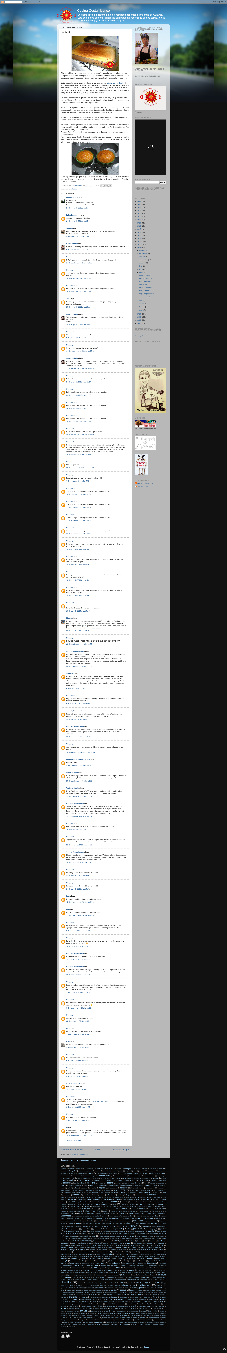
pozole (69, 1290)
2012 (139, 245)
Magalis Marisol (72, 197)
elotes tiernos (140, 1213)
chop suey (103, 1202)
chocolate (94, 1202)
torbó (69, 1315)
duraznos (123, 1213)
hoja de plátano (103, 1236)
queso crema (162, 1292)
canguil (75, 1190)
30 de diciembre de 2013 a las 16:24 (80, 468)
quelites (114, 1290)
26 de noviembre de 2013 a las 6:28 (79, 455)
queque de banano (136, 1290)
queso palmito (93, 1294)
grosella (91, 1231)
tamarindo (142, 1311)
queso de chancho (80, 1294)
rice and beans (145, 1297)
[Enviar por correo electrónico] (101, 186)
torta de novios (67, 1317)
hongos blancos (76, 1238)
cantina (81, 1190)
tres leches (73, 1320)
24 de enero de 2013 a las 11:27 (78, 382)
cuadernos (151, 1209)
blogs (119, 1183)
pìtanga (72, 1285)
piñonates (130, 1283)
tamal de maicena (144, 1308)
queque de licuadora (68, 1292)
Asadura (163, 1178)
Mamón (150, 1247)
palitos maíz (151, 1261)
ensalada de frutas (73, 1218)
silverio (101, 1304)
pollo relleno (99, 1288)
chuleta (132, 1202)
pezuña (145, 1277)
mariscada (134, 1252)
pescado (103, 1277)
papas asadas (129, 1267)
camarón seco (137, 1188)
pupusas (105, 1290)
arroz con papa (161, 1176)
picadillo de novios (93, 1279)
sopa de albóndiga (144, 1304)
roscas (101, 1299)
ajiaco (118, 1168)
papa (103, 1267)
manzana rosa (65, 1252)
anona (121, 1171)
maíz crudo (101, 1247)
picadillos (66, 1282)
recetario (63, 1297)
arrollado (71, 1173)
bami (126, 1180)
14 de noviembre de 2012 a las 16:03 (80, 351)
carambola (107, 1190)
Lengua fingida (160, 1243)
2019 (139, 223)
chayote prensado (140, 1195)
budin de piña (137, 1185)
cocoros (132, 1204)
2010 (139, 314)
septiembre (143, 260)
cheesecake (71, 1197)
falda (105, 1221)
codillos (150, 1204)
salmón (65, 1301)
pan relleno (66, 1267)
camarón (123, 1188)
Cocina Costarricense (75, 442)
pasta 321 (123, 1270)
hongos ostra (87, 1238)
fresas (77, 1223)
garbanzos (137, 1229)
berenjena (91, 1183)
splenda (78, 1308)
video (164, 1320)
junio (141, 269)
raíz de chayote (135, 1294)
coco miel (124, 1204)
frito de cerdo (144, 290)
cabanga (161, 1185)
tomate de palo (129, 1313)
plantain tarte (94, 1285)
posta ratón (150, 1287)
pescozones (113, 1277)
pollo (164, 1285)
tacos (112, 1308)
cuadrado (63, 1211)
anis (115, 1171)
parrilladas (107, 1270)
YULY (68, 299)
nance (142, 1259)
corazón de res (131, 1206)
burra (155, 1185)
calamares (113, 1188)
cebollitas (133, 1192)
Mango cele (82, 1250)
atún (72, 1180)
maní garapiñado (103, 1249)
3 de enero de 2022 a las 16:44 (78, 1107)
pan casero (101, 1263)
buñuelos (147, 1185)
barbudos (154, 1180)
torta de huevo (148, 1315)
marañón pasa (117, 1252)
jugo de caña (65, 1243)
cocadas (161, 1202)
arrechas (161, 1171)
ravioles (162, 1294)
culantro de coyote (116, 1211)
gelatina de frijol (68, 1231)
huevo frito (138, 1238)
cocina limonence (102, 1204)
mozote (129, 1258)
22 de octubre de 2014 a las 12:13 (79, 666)
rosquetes (109, 1299)
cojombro (64, 1206)
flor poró (161, 1221)
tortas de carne (120, 1317)
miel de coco (155, 1254)
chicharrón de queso (119, 1197)
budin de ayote (114, 1185)
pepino (81, 1277)
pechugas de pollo (149, 1275)
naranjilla (64, 1261)
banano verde (143, 1180)
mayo (141, 272)
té (88, 1313)
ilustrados (108, 1241)
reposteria (104, 1297)
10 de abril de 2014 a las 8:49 (77, 549)
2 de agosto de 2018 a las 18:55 (78, 992)
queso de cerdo (67, 1294)
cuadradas (160, 1209)
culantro (105, 1211)
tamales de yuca (108, 1311)
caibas (75, 1188)
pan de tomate (105, 1265)
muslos (136, 1258)
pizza (85, 1285)
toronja (75, 1315)
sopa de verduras (123, 1306)
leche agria (97, 1243)
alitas (145, 1169)
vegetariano (129, 1320)
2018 (139, 226)
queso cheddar (151, 1292)
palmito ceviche (74, 1263)
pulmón (99, 1290)
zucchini (63, 1327)
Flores (68, 1028)
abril (141, 301)
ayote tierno (98, 1180)
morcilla (91, 1259)
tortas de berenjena (108, 1317)
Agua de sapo (90, 1168)
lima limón (79, 1245)
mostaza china (110, 1258)
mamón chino (159, 1247)
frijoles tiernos (106, 1226)
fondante (70, 1223)
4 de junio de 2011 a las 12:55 (77, 236)
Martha (69, 618)
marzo (141, 304)
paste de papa (143, 1270)
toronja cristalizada (85, 1315)
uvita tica (110, 1320)
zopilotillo (155, 1324)
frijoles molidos (70, 1226)
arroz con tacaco (82, 1178)
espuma (84, 1221)
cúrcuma (140, 1211)
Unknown (70, 270)
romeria (65, 1299)
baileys (115, 1180)
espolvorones (75, 1221)
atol (64, 1180)
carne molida (159, 1190)
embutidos (161, 1213)
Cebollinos (123, 1192)
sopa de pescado (110, 1306)
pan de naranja (67, 1265)
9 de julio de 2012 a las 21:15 (77, 338)
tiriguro (105, 1313)
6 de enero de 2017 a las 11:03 (78, 931)
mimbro (152, 1256)
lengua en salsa (148, 1243)
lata (90, 1243)
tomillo (63, 1315)
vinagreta (98, 1322)
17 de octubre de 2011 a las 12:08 (79, 263)
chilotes (146, 1199)
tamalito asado (133, 1311)
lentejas (64, 1245)
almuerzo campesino (85, 1171)
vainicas (118, 1320)
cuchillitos (96, 1211)
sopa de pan (98, 1306)
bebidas (66, 1183)
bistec (101, 1183)
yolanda (69, 228)
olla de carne (114, 1261)
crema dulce (115, 1209)
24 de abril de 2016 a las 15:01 (78, 876)
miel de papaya (119, 1256)
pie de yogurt (100, 1283)
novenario (99, 1261)
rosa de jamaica (86, 1299)
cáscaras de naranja (92, 1192)
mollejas (64, 1259)
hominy (151, 1236)
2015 (139, 235)
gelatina (163, 1229)
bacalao (108, 1180)
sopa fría (133, 1306)
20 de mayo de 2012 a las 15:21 (78, 325)
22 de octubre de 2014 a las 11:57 (79, 644)
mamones (64, 1250)
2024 (139, 207)
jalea (146, 1241)
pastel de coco (91, 1272)
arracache (151, 1171)
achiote (71, 1169)
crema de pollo (104, 1209)
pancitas (87, 1267)
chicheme (141, 1197)
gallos (129, 1229)
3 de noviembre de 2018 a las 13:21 (79, 1008)
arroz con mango (145, 287)
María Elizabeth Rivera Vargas (78, 759)
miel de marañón (98, 1256)
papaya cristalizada (74, 1270)
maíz (71, 1247)
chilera (117, 1199)
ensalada (155, 1216)
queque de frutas (150, 1290)
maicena (63, 1247)
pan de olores (79, 1265)
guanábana (114, 1231)
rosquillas (119, 1299)
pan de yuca (115, 1265)
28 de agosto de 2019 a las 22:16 (79, 1021)
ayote (87, 1180)
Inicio (98, 1149)
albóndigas (127, 1169)
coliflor (86, 1206)
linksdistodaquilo (73, 215)
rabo (125, 1294)
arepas (141, 1171)
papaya (63, 1270)
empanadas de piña (115, 1216)
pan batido (73, 189)
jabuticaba (122, 1241)
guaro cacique (140, 1231)
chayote (128, 1195)
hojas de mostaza (128, 1236)
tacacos (104, 1308)
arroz (91, 1173)
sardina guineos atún (74, 1304)
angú (110, 1171)
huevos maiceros (98, 1241)
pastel (151, 1270)
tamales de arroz (96, 1311)
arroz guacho (116, 1178)
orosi (136, 1261)
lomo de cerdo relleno (104, 1245)
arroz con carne (65, 1176)
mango (72, 1250)
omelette (124, 1261)
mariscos (143, 1252)
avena (80, 1180)
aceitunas (63, 1168)
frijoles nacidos (82, 1226)
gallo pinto (119, 1229)
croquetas (142, 1209)
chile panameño (93, 1199)
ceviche (75, 1195)
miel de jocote (73, 1256)
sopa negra (152, 1306)
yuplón (98, 1324)
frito (114, 1226)
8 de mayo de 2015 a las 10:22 (78, 704)
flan (128, 1221)
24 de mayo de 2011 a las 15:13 (78, 221)
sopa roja (161, 1306)
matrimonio (64, 1254)
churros (140, 1202)
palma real (161, 1261)
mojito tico (161, 1256)
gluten (84, 1231)
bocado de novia (128, 1183)
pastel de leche (102, 1272)
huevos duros (86, 1241)
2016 (139, 232)
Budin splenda (103, 1185)
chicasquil (80, 1197)
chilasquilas (157, 1197)
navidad (82, 1261)
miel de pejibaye (131, 1256)
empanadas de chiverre (99, 1216)
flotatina (63, 1223)
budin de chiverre (126, 1185)
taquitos (162, 1311)
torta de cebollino (135, 1315)
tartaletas (68, 1313)
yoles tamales (160, 1322)
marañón (105, 1252)
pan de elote (137, 1263)
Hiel (80, 1236)
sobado (107, 1304)
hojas (118, 1236)
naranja (150, 1259)
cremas (124, 1209)
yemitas (142, 1322)
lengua (127, 1243)
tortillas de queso (154, 1317)
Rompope (73, 1299)
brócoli (63, 1185)
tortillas (142, 1317)
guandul (122, 1231)
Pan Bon (92, 1263)
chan (95, 1195)
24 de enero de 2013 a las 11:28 (78, 421)
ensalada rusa (101, 1218)
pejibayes (162, 1275)
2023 (139, 210)
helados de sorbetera (71, 1236)
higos (93, 1236)
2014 (139, 238)
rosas (95, 1299)
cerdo (157, 1192)
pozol (62, 1290)
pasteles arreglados (74, 1275)
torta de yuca (77, 1317)
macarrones (160, 1245)
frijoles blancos (153, 1223)
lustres (144, 1245)
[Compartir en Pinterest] (110, 186)
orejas (131, 1261)
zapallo (133, 1324)
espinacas (64, 1221)
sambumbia (147, 1301)
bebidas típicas (79, 1183)
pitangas (78, 1285)
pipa (146, 1283)
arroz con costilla (77, 1176)
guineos (84, 1233)
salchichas (152, 1299)
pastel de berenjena (66, 1272)
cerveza (66, 1195)
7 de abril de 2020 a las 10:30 (77, 1034)
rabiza (119, 1294)
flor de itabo (138, 1221)
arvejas (155, 1178)
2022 (139, 214)
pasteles (63, 1275)
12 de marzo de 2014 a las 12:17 (78, 534)
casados (80, 1192)
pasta (116, 1270)
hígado (86, 1236)
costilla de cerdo (74, 1209)
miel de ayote (124, 1254)
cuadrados (72, 1211)
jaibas (130, 1241)
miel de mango (85, 1256)
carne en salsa (134, 1190)
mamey (143, 1247)
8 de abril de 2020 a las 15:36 (77, 1048)
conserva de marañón (110, 1206)
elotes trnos (151, 1213)
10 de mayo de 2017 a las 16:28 (78, 946)
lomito (94, 1245)
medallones (82, 1254)
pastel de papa (114, 1272)
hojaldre (112, 1236)
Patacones (125, 1275)
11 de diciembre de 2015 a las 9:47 (79, 816)
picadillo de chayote (66, 1279)
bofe (146, 1183)
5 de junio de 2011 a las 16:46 (77, 250)
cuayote (79, 1211)
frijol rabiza (120, 1223)
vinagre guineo (88, 1322)
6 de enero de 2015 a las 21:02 (78, 688)
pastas (131, 1270)
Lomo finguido (118, 1245)
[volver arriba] (224, 1350)
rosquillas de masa (132, 1299)
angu (104, 1171)
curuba (147, 1211)
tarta (62, 1313)
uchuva (96, 1320)
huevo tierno (147, 1238)
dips (72, 1213)
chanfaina (120, 1195)
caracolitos (98, 1190)
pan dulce (124, 1265)
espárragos (160, 1218)
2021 (139, 217)
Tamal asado (120, 1308)
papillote (98, 1270)
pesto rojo (123, 1277)
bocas (137, 1183)
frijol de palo (110, 1223)
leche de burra (107, 1243)
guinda (68, 1233)
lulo (138, 1245)
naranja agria (160, 1258)
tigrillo (92, 1313)
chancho (102, 1195)
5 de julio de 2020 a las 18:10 (77, 1061)
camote (160, 1188)
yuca (63, 1324)
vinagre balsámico (75, 1322)
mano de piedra (121, 1249)
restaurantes (123, 1297)
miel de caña (134, 1254)
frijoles (128, 1223)
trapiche (65, 1320)
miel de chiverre (144, 1254)
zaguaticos (106, 1324)
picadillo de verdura (158, 1279)
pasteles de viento (88, 1275)
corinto (141, 1206)
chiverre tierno (84, 1202)
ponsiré (134, 1288)
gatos (148, 1229)
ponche (127, 1287)
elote (131, 1213)
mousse (120, 1259)
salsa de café (113, 1301)
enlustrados (146, 1216)
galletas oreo (75, 1229)
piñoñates (139, 1283)
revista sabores (134, 1297)
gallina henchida (97, 1229)
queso (130, 1292)
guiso (101, 1233)
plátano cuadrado (115, 1285)
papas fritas (149, 1267)
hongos (64, 1238)
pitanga (63, 1285)
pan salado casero (77, 1267)
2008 (139, 320)
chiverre (71, 1202)
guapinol (131, 1231)
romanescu (163, 1297)
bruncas (71, 1185)
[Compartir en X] (106, 186)
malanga (134, 1247)
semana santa (86, 1304)
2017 (139, 229)
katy (68, 896)
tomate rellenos (140, 1313)
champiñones (87, 1195)
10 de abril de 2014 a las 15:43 (78, 611)
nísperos (90, 1261)
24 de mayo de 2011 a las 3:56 (77, 208)
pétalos (131, 1277)
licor (72, 1245)
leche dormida (118, 1243)
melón (99, 1254)
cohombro (159, 1204)
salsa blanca (93, 1301)
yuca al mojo (73, 1324)
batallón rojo (162, 1180)
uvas (103, 1320)
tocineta (112, 1313)
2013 (139, 242)
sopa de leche (73, 1306)
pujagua (92, 1290)
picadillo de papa (106, 1280)
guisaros (94, 1233)
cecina (140, 1192)
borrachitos (160, 1183)
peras (88, 1277)
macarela (150, 1245)
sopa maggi (142, 1306)
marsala (151, 1252)
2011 (139, 248)
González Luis (72, 244)
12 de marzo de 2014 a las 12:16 (78, 494)
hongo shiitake (160, 1236)
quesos (103, 1294)
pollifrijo (157, 1285)
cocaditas (63, 1204)
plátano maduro (128, 1285)
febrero (142, 307)
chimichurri (155, 1199)
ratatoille (155, 1294)
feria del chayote (120, 1221)
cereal (164, 1192)
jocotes (161, 1241)
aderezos (80, 1168)
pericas (95, 1277)
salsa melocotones (136, 1301)
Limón (87, 1245)
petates (137, 1277)
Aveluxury (70, 673)
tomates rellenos (159, 1313)
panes (94, 1267)
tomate (119, 1313)
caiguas (84, 1188)
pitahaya (160, 1283)
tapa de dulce (152, 1311)
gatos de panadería (146, 275)
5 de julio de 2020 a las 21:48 (77, 1076)
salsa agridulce (82, 1301)
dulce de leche (102, 1213)
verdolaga (139, 1320)
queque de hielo (161, 1290)
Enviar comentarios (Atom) (82, 1154)
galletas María (65, 1229)
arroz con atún (113, 1173)
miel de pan (108, 1256)
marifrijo (126, 1252)
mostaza (99, 1259)
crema (96, 1209)
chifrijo (149, 1197)
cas (73, 1192)
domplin (81, 1213)
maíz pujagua (122, 1247)
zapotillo (147, 1324)
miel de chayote (145, 297)
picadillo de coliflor (80, 1279)
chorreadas (124, 1202)
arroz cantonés (102, 1173)
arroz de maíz (105, 1178)
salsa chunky (103, 1301)
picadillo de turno (133, 1280)
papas (118, 1267)
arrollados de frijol (81, 1173)
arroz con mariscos (121, 1176)
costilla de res (86, 1209)
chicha (87, 1197)
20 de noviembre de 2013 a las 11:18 (80, 435)
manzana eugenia (158, 1250)
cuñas (126, 1211)
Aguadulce (109, 1169)
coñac (121, 1206)
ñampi (106, 1261)
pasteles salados (113, 1275)
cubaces (87, 1211)
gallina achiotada (86, 1229)
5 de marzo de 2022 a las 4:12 (77, 1120)
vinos (121, 1322)
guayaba (151, 1231)
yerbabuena (150, 1322)
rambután (147, 1294)
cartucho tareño (65, 1192)
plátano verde (145, 1285)
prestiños (85, 1290)
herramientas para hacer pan (101, 1102)
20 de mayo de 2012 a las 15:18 (78, 307)
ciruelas (147, 1202)
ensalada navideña (88, 1218)
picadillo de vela (145, 1279)
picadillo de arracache (157, 1277)
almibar (161, 1169)
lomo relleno (130, 1245)
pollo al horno (80, 1287)
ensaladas (113, 1218)
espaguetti (149, 1218)
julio (141, 266)
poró (141, 1288)
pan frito (132, 1265)
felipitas (111, 1221)
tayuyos (83, 1313)
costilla (156, 1206)
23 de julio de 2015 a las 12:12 (77, 719)
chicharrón (107, 1197)
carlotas (115, 1190)
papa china (110, 1267)
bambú (121, 1180)
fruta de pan (122, 1226)
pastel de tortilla (137, 1272)
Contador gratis (139, 336)
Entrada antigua (121, 1149)
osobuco (143, 1261)
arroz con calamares (126, 1173)
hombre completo (142, 1236)
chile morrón (81, 1199)
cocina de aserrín (74, 1204)
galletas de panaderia (158, 1226)
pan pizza (163, 1265)
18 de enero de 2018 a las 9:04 (78, 975)
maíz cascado (91, 1247)
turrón (89, 1320)
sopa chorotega (131, 1304)
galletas (146, 1226)
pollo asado (89, 1287)
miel (116, 1254)
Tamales (83, 1311)
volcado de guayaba (131, 1322)
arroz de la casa (94, 1178)
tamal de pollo (157, 1308)
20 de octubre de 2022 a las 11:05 (79, 1136)
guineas (76, 1233)
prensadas (76, 1290)
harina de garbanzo (129, 1233)
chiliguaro (137, 1199)
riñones (154, 1297)
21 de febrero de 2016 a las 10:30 (79, 845)
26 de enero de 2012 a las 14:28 (78, 278)
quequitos (122, 1292)
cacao (62, 1188)
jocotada (153, 1241)
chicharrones (131, 1197)
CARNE (124, 1190)
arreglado (63, 1173)
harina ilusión (153, 1233)
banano (133, 1180)
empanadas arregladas (82, 1216)
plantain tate (103, 1285)
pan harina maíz (153, 1265)
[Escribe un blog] (104, 186)
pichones (80, 1283)
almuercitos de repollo (68, 1171)
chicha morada (96, 1197)
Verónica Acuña (72, 773)
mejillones (91, 1254)
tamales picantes (121, 1311)
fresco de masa (99, 1223)
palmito (63, 1263)
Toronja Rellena (98, 1315)
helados (162, 1233)
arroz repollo (137, 1178)
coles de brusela (75, 1206)
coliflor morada (96, 1206)
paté (134, 1275)
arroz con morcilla (135, 1176)
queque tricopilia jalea (111, 1292)
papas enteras (140, 1267)
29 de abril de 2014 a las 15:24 (78, 631)
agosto (142, 263)
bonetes (152, 1183)
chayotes (152, 1195)
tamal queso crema (71, 1311)
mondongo (74, 1259)
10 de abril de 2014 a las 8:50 (77, 565)
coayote (154, 1202)
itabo (115, 1241)
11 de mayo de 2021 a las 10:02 (78, 1089)
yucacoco (82, 1324)
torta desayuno (88, 1317)
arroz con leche (104, 1176)
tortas (97, 1317)
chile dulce (71, 1199)
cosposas (148, 1206)
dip (161, 1211)
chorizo (114, 1202)
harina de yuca (142, 1233)
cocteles (140, 1204)
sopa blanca (121, 1304)
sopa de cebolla (156, 1304)
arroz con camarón (141, 1173)
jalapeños (139, 1241)
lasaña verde (83, 1243)
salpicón (73, 1301)
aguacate (100, 1169)
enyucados (126, 1218)
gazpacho (155, 1229)
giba (77, 1231)
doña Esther (90, 1213)
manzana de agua (144, 1250)
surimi (97, 1308)
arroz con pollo (68, 1178)
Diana (68, 257)
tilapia (99, 1313)
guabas (98, 1231)
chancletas (111, 1195)
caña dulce (89, 1190)
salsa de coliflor (124, 1301)
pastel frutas (160, 1272)
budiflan (78, 1185)
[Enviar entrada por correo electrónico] (97, 186)
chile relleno (107, 1199)
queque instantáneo (83, 1292)
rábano (111, 1294)
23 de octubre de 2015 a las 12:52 (79, 781)
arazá (135, 1171)
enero (141, 310)
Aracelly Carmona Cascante (77, 711)
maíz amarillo (80, 1247)
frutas (134, 1226)
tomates (150, 1313)
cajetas (102, 1188)
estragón (98, 1221)
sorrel (72, 1308)
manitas (113, 1249)
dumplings (114, 1213)
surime (91, 1308)
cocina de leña (88, 1204)
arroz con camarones (157, 1173)
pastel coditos (160, 1270)
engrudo (137, 1216)
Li (67, 1127)
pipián (152, 1283)
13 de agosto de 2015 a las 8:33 (78, 737)
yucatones (91, 1324)
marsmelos (160, 1252)
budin (85, 1185)
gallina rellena (108, 1229)
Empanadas (66, 1216)
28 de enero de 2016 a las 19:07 (78, 829)
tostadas (163, 1317)
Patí (139, 1275)
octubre (142, 257)
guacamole (106, 1231)
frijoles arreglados (140, 1223)
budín (92, 1185)
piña (121, 1282)
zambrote (115, 1324)
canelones (65, 1190)
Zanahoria (124, 1324)
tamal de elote (131, 1308)
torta (115, 1315)
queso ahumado (139, 1292)
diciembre (143, 250)
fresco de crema (87, 1223)
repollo (84, 1297)
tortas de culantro (132, 1317)
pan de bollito (127, 1263)
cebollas (114, 1192)
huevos (156, 1238)
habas (107, 1233)
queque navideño (97, 1292)
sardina (63, 1304)
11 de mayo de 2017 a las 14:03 (78, 959)
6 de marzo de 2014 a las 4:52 (77, 481)
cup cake (132, 1211)
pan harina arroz (141, 1265)
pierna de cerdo (111, 1283)
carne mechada (146, 1190)
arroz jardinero (127, 1178)
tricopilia (82, 1320)
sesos (94, 1304)
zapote (140, 1324)
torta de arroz (123, 1315)
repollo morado (94, 1297)
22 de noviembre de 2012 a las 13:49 (80, 369)
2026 (139, 201)
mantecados (132, 1249)
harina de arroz (116, 1233)
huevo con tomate (127, 1238)
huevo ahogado (114, 1238)
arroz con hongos (90, 1176)
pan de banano (114, 1263)
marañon (96, 1252)
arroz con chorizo (145, 278)
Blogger (146, 1347)
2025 (139, 204)
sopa (113, 1304)
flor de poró (152, 1221)
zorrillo (162, 1324)
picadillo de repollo (119, 1279)
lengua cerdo (138, 1243)
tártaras (76, 1313)
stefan (85, 1308)
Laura (68, 1041)
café (69, 1188)
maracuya (88, 1252)
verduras (149, 1320)
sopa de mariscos (86, 1306)
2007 (139, 323)
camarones (150, 1188)
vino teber (114, 1322)
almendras (153, 1168)
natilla (73, 1261)
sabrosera (143, 1299)
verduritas (157, 1320)
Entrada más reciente (72, 1149)
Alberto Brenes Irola (74, 1083)
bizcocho (109, 1183)
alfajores (137, 1168)
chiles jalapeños (127, 1199)
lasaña (74, 1243)
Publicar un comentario (72, 1140)
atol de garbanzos (145, 281)
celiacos (147, 1192)
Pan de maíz (162, 1263)
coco (114, 1204)
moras (84, 1259)
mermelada (107, 1254)
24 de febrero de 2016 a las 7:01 (78, 862)
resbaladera (113, 1297)
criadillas (133, 1209)
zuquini (71, 1327)
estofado (91, 1221)
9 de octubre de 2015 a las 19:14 (78, 765)
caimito (93, 1188)
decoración (155, 1211)
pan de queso (92, 1265)
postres (159, 1287)
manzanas (77, 1252)
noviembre (143, 254)
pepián (75, 1277)
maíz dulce (111, 1247)
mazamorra (73, 1254)
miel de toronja (143, 1256)
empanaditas (128, 1216)
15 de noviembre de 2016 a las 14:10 (80, 902)
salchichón (162, 1299)
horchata (96, 1238)
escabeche (136, 1218)
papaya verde (87, 1270)
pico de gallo (89, 1283)
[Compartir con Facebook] (108, 186)
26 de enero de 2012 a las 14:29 (78, 292)
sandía (155, 1301)
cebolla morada (104, 1192)
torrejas (108, 1315)
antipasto (128, 1171)
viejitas (65, 1322)
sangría (161, 1301)
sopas (63, 1308)
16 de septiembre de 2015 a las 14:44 (80, 752)
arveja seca (147, 1178)
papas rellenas (160, 1267)
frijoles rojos (93, 1226)
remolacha (72, 1297)
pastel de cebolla (80, 1272)
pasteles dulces (100, 1275)
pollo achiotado (69, 1287)
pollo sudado (110, 1287)
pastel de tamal (126, 1272)
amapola (97, 1171)
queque (123, 1290)
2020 (139, 220)
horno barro (104, 1238)
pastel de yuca (149, 1272)
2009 (139, 317)
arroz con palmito (149, 1176)
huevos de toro (74, 1241)
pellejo (67, 1277)
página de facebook (115, 83)
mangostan (93, 1249)
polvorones (119, 1287)
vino (107, 1322)
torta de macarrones (160, 1315)
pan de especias (150, 1263)
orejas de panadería (146, 294)
